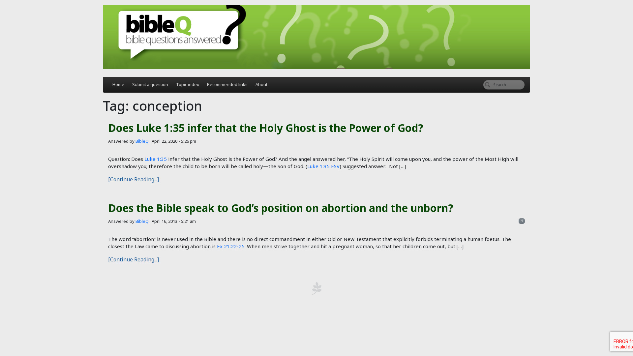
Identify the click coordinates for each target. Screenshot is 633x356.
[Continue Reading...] (133, 179)
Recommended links (227, 84)
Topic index (187, 84)
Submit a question (150, 84)
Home (118, 84)
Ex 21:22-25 (231, 246)
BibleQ (142, 141)
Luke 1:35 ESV (323, 166)
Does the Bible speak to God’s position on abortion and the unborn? (280, 208)
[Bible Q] (316, 37)
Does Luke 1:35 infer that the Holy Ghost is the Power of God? (265, 128)
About (261, 84)
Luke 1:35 (155, 159)
